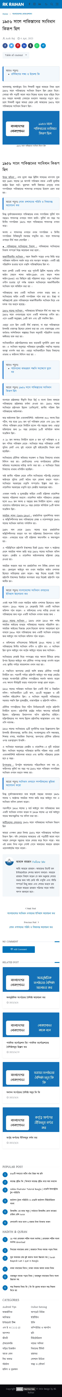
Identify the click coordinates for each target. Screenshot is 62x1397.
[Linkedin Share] (24, 45)
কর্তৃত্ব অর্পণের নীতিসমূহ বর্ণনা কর (22, 1138)
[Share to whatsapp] (36, 45)
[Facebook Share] (5, 45)
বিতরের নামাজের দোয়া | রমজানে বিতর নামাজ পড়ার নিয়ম (33, 1249)
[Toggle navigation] (57, 4)
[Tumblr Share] (30, 45)
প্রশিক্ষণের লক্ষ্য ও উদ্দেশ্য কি (25, 74)
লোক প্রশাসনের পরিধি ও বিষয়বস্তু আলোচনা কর (29, 203)
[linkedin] (39, 4)
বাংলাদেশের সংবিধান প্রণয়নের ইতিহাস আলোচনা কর (27, 592)
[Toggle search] (52, 4)
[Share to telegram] (43, 45)
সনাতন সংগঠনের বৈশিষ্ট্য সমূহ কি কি (23, 1092)
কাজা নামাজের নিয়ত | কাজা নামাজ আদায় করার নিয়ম (32, 1268)
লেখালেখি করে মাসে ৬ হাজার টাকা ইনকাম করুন (30, 1222)
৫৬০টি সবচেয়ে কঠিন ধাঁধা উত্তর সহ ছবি (26, 1173)
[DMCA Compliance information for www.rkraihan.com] (25, 1389)
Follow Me (38, 862)
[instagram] (34, 4)
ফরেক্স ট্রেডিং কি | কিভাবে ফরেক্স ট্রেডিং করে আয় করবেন (33, 1181)
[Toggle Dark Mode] (46, 4)
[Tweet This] (11, 45)
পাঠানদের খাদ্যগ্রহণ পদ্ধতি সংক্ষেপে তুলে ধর (31, 370)
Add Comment (20, 949)
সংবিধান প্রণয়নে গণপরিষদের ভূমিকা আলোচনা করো (30, 783)
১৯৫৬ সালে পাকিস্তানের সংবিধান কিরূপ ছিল (28, 389)
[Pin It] (17, 45)
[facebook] (29, 4)
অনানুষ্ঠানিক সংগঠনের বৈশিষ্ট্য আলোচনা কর (26, 997)
